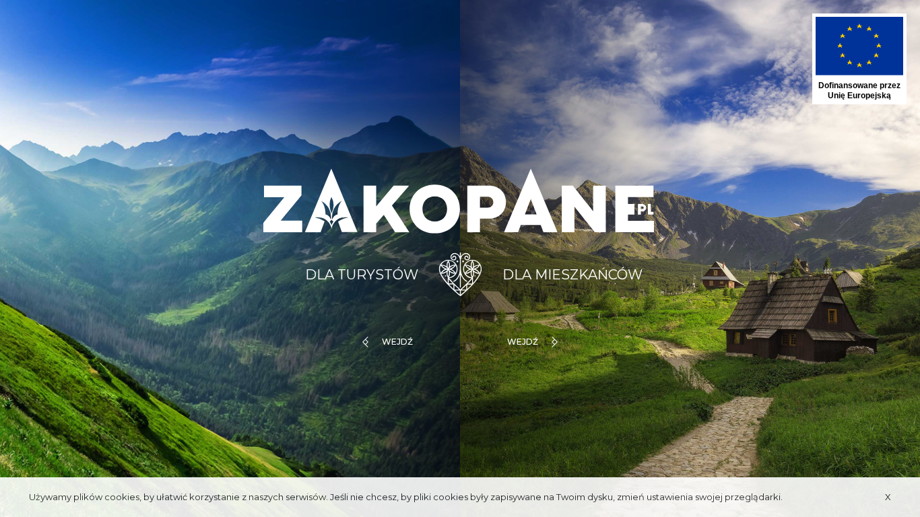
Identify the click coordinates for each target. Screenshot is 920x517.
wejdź (397, 342)
